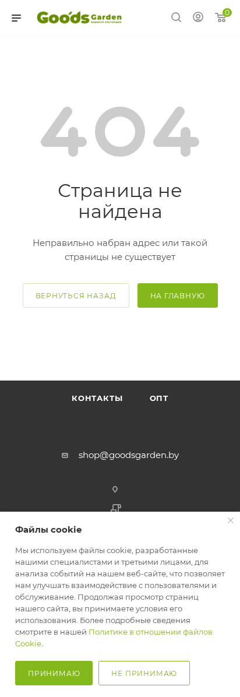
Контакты (97, 398)
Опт (201, 364)
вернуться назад (76, 295)
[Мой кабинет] (198, 18)
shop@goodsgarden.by (129, 454)
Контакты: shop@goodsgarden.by (104, 364)
